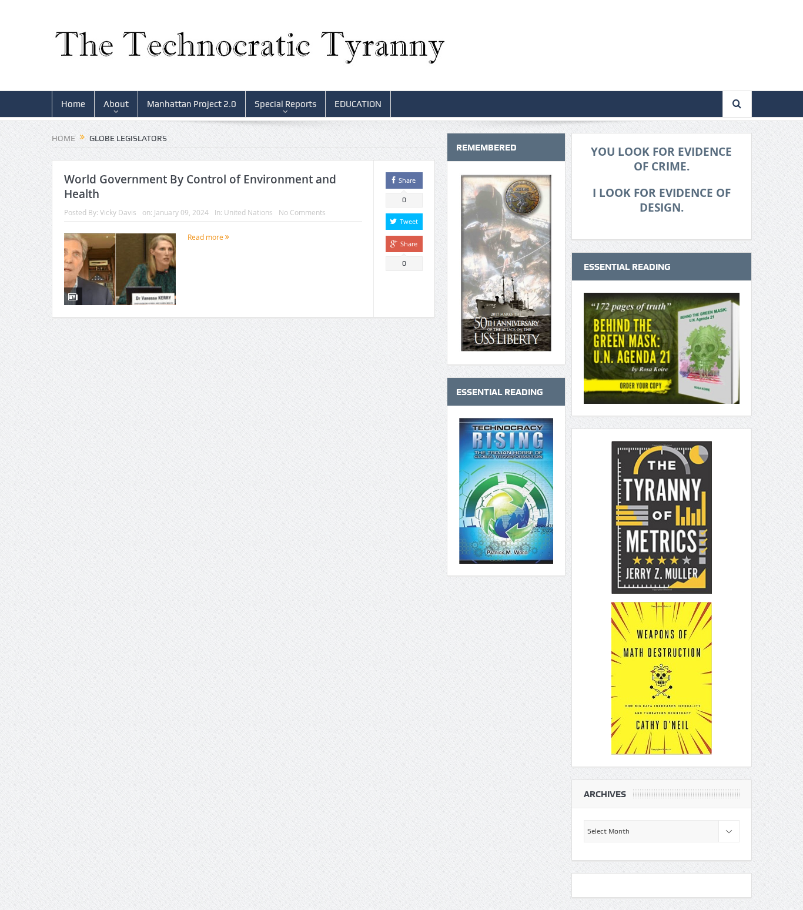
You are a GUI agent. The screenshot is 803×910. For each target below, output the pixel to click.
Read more (206, 237)
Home (73, 104)
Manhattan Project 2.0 (191, 104)
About (116, 104)
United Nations (248, 212)
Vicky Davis (118, 212)
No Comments (302, 212)
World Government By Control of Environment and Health (200, 187)
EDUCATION (358, 104)
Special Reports (285, 104)
